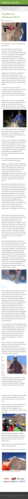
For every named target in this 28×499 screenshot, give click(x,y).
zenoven (16, 496)
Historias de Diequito (12, 2)
